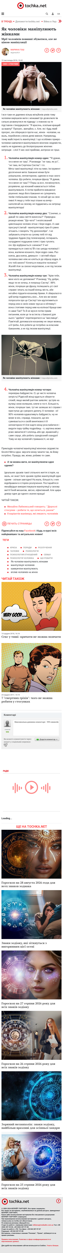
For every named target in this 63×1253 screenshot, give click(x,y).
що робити (46, 558)
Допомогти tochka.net (27, 21)
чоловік (14, 551)
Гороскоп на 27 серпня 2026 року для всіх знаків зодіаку (28, 1005)
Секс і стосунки (10, 64)
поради (27, 547)
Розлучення (45, 547)
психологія (32, 551)
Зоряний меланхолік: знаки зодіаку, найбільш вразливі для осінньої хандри (30, 1126)
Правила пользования (9, 1239)
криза (13, 547)
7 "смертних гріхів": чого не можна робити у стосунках (26, 699)
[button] (53, 13)
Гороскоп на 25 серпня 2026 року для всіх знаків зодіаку (28, 1186)
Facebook (29, 530)
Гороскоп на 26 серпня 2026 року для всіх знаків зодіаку (28, 1065)
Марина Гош (17, 49)
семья (47, 554)
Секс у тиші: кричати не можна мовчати (31, 637)
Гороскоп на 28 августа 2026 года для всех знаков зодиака (28, 884)
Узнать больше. (53, 1246)
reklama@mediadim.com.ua (43, 1225)
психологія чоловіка (22, 558)
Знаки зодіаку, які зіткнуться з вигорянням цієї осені (24, 944)
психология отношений (23, 554)
